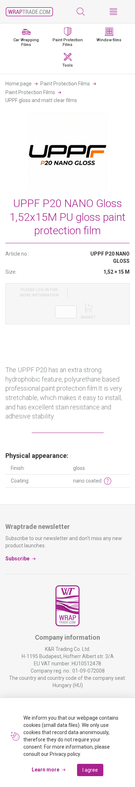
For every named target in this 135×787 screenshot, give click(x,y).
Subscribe (17, 558)
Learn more (45, 770)
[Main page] (29, 11)
